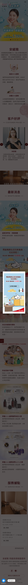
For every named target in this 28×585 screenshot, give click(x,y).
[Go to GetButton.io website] (3, 583)
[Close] (25, 271)
